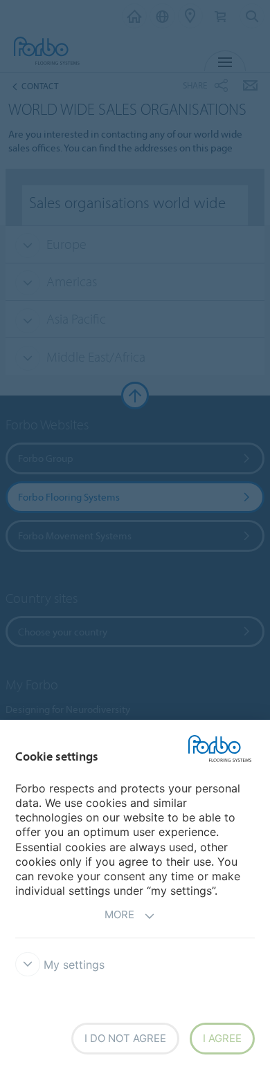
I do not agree (125, 1038)
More (119, 914)
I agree (222, 1038)
